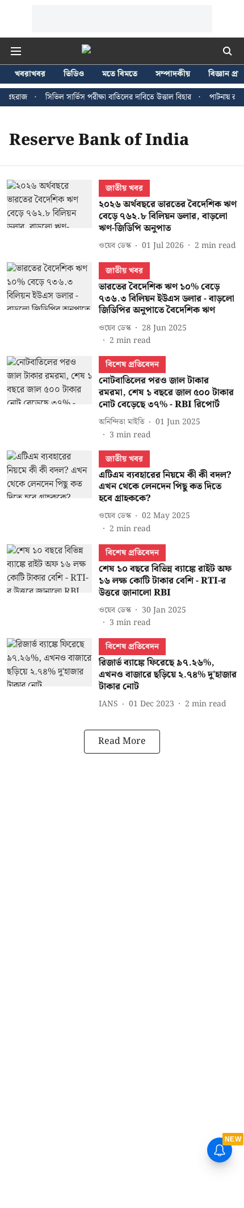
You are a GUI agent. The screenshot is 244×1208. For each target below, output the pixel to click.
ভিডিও (74, 74)
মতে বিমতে (119, 74)
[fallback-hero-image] (53, 216)
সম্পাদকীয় (172, 74)
